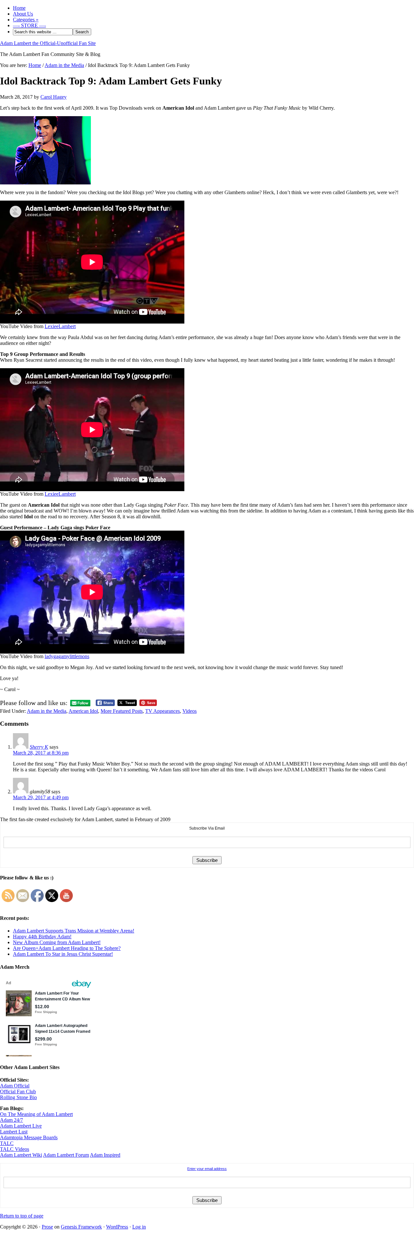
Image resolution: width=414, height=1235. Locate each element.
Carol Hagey (53, 97)
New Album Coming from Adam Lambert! (57, 942)
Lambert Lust (13, 1131)
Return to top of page (21, 1215)
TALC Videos (14, 1149)
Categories (25, 19)
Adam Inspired (105, 1155)
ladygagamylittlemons (67, 656)
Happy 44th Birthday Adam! (42, 936)
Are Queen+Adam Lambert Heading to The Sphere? (67, 948)
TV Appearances (162, 711)
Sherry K (39, 747)
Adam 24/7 (11, 1120)
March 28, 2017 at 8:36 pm (41, 752)
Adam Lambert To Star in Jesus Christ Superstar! (63, 954)
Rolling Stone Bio (18, 1097)
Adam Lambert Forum (66, 1155)
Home (19, 8)
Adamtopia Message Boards (29, 1137)
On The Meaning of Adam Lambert (36, 1114)
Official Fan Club (18, 1091)
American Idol (83, 711)
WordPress (117, 1226)
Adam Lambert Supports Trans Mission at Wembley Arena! (73, 930)
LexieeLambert (60, 326)
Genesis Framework (81, 1226)
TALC (7, 1143)
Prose (47, 1226)
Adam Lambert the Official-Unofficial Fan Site (48, 43)
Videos (189, 711)
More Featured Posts (122, 711)
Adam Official (14, 1085)
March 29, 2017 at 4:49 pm (41, 797)
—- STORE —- (29, 25)
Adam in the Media (46, 711)
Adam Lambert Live (21, 1126)
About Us (23, 14)
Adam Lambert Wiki (21, 1155)
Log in (139, 1226)
